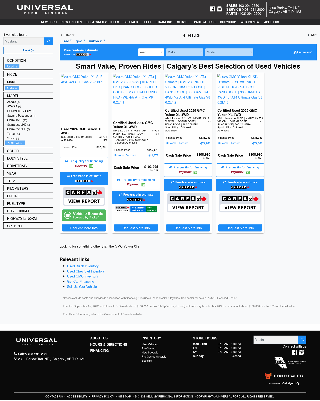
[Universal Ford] (45, 8)
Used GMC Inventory (82, 276)
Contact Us (54, 396)
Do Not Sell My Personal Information (164, 396)
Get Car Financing (80, 281)
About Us (99, 338)
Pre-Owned (148, 348)
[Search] (48, 41)
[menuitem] (29, 66)
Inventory (151, 338)
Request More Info (84, 227)
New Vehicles (150, 344)
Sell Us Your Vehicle (82, 286)
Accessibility (77, 396)
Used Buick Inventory (83, 265)
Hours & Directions (108, 344)
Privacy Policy (103, 396)
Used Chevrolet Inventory (86, 271)
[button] (49, 22)
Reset (27, 50)
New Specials (150, 352)
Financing (99, 350)
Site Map (125, 396)
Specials (147, 360)
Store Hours (205, 338)
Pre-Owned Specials (154, 356)
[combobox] (151, 52)
